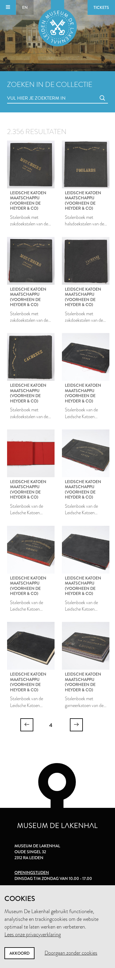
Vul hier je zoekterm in (25, 91)
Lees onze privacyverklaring (32, 934)
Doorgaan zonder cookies (71, 953)
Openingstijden (31, 872)
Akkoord (19, 953)
